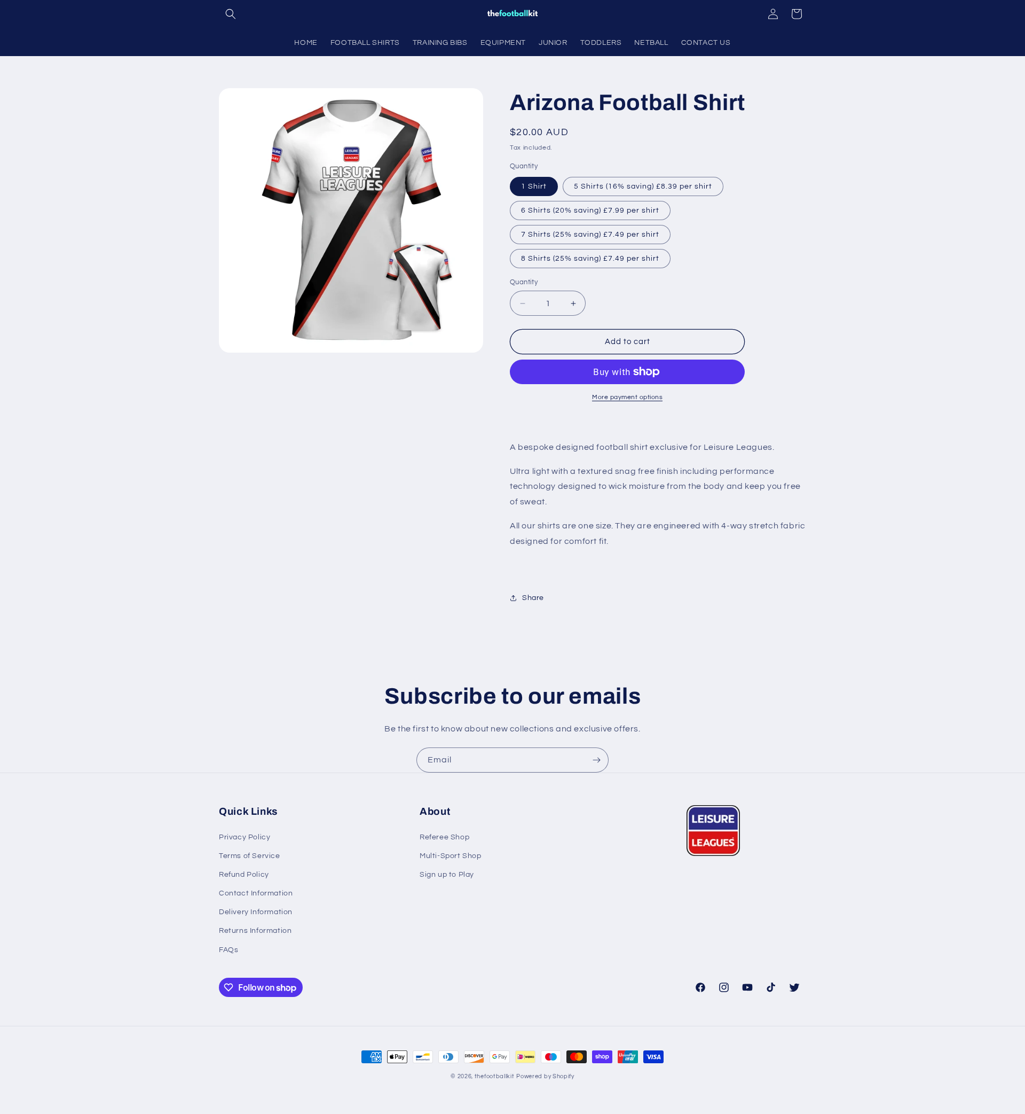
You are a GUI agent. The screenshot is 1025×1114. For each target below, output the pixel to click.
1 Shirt (534, 186)
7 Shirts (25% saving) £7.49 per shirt (590, 234)
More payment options (627, 397)
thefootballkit (495, 1076)
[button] (230, 14)
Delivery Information (256, 912)
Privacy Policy (244, 837)
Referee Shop (444, 837)
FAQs (228, 950)
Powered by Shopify (545, 1076)
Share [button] (533, 598)
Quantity (524, 282)
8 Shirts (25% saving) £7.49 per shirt (590, 258)
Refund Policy (244, 874)
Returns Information (255, 930)
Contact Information (256, 893)
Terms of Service (249, 856)
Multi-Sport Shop (451, 856)
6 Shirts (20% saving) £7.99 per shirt (590, 210)
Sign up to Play (447, 874)
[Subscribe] (596, 760)
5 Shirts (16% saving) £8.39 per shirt (643, 186)
